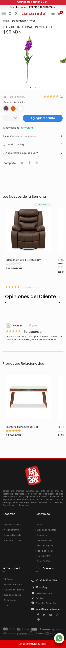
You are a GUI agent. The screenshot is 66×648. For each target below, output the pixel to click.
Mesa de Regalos (45, 545)
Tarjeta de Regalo (45, 550)
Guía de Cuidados (12, 594)
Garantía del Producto (14, 589)
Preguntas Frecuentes (46, 603)
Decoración (19, 20)
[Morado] (6, 108)
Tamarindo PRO (44, 540)
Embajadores (10, 600)
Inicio (6, 20)
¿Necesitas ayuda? (44, 593)
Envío (39, 524)
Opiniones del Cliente (32, 298)
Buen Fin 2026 (44, 561)
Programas (42, 534)
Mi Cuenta (9, 579)
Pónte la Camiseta (12, 534)
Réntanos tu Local (12, 540)
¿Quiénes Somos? (12, 524)
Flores (32, 20)
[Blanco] (20, 108)
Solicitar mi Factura (13, 584)
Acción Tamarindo (12, 529)
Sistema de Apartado (46, 529)
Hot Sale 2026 (43, 555)
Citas (6, 605)
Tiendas (39, 598)
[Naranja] (13, 108)
